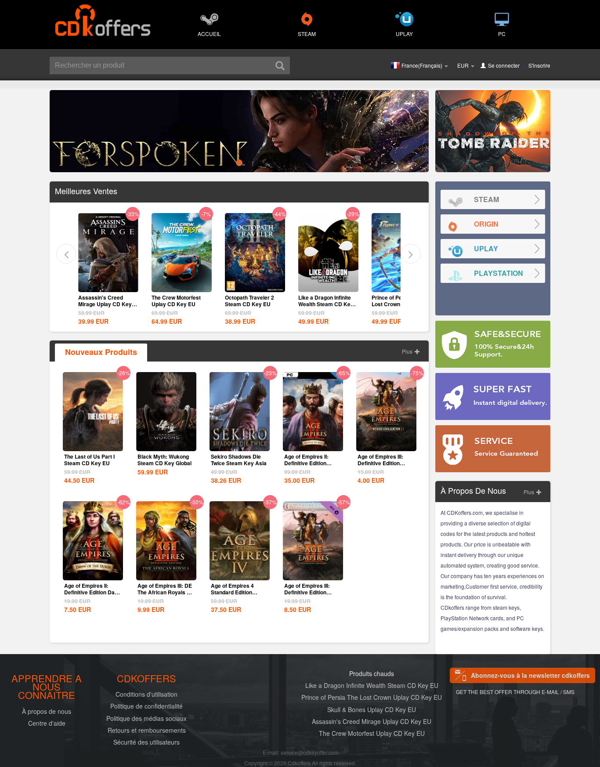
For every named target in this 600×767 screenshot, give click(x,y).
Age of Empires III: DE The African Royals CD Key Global (166, 592)
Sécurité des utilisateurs (146, 742)
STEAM (307, 33)
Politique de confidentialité (146, 706)
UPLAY (404, 33)
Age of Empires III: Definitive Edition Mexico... (307, 592)
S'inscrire (539, 65)
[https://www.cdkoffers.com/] (102, 16)
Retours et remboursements (147, 730)
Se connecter (504, 65)
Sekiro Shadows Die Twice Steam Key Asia (239, 459)
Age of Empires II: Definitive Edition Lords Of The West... (309, 463)
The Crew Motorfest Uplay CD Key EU (176, 300)
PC (502, 33)
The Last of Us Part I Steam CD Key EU (89, 459)
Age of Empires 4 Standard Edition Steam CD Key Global (238, 592)
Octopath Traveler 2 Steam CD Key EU (249, 300)
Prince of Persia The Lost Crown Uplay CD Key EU (371, 697)
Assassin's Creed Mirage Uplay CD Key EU (105, 304)
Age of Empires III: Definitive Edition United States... (380, 463)
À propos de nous (46, 711)
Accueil (209, 33)
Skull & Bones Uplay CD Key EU (371, 709)
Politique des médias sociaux (146, 718)
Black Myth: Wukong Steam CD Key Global (164, 459)
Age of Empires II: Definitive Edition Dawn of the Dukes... (93, 592)
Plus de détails (108, 284)
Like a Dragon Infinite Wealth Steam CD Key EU (326, 304)
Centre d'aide (46, 723)
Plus (408, 351)
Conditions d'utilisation (146, 694)
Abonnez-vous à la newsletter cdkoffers (530, 675)
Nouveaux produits (101, 352)
